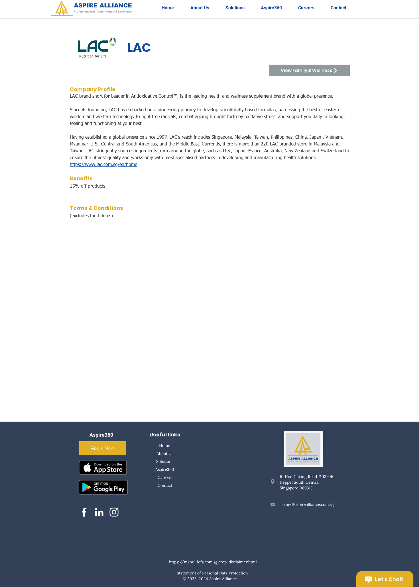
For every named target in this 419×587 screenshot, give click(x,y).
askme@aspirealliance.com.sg (307, 504)
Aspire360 (164, 469)
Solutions (164, 461)
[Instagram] (114, 512)
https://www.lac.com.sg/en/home (103, 165)
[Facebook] (84, 512)
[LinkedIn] (99, 512)
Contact (165, 485)
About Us (164, 453)
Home (164, 445)
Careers (165, 477)
